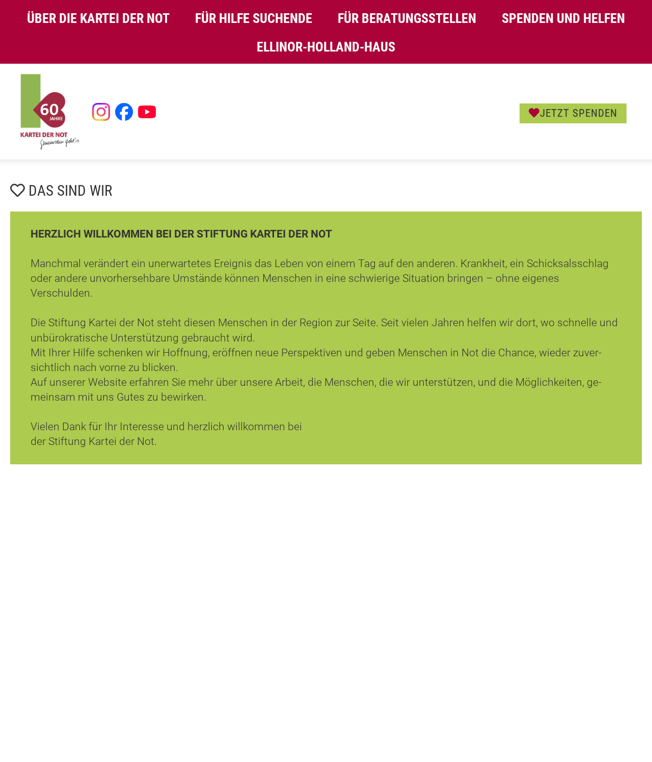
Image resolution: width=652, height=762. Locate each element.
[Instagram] (101, 112)
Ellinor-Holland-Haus (326, 47)
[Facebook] (124, 112)
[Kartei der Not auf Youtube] (147, 112)
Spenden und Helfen (563, 18)
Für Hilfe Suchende (253, 18)
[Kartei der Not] (50, 147)
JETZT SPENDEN (578, 113)
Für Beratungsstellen (407, 18)
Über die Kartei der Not (98, 18)
